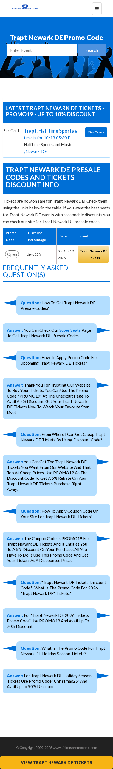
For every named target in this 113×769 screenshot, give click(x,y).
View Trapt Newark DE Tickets (56, 762)
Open (12, 254)
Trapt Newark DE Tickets (93, 254)
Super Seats (70, 330)
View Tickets (96, 132)
